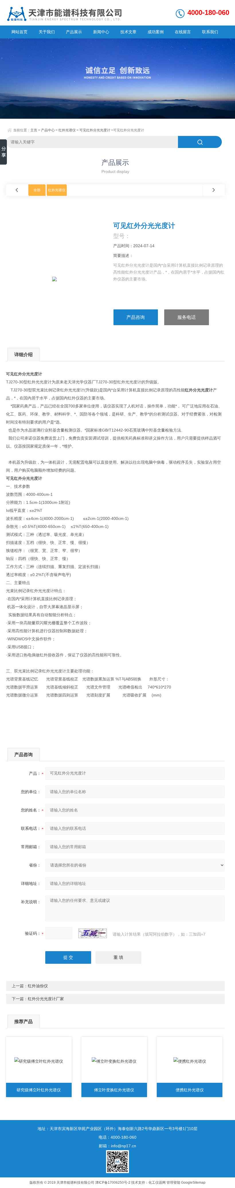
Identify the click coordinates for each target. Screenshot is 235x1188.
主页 (33, 130)
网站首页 (19, 32)
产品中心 (48, 130)
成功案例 (156, 32)
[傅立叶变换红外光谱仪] (114, 1061)
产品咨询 (135, 317)
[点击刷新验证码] (92, 933)
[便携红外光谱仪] (189, 1061)
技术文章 (128, 32)
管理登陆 (173, 1183)
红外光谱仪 (67, 130)
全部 (37, 190)
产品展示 (74, 32)
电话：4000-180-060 (117, 1137)
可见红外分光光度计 (94, 130)
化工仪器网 (157, 1183)
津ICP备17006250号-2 (112, 1183)
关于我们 (47, 32)
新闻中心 (101, 32)
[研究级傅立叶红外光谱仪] (39, 1061)
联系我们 (210, 32)
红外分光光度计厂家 (46, 998)
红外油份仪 (38, 986)
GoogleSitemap (193, 1183)
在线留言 (183, 32)
